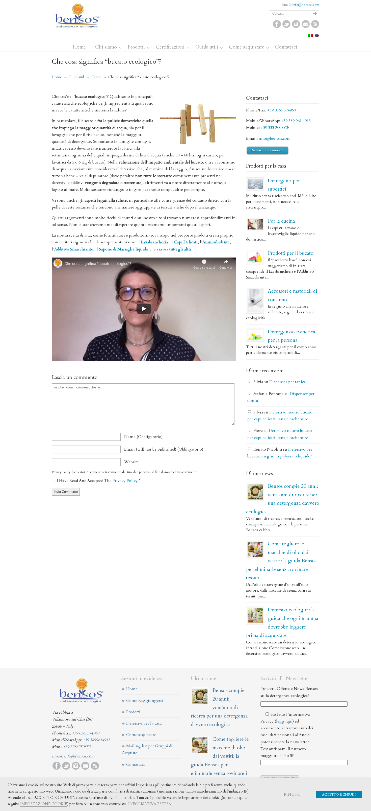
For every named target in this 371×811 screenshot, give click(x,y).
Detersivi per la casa (144, 723)
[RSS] (315, 27)
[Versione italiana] (310, 35)
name (143, 436)
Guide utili (77, 77)
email (163, 449)
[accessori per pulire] (255, 300)
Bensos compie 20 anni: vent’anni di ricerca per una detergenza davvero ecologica (219, 707)
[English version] (317, 35)
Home (57, 77)
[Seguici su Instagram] (296, 27)
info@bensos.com (305, 4)
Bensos (77, 15)
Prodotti (133, 712)
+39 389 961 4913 (296, 121)
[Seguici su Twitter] (286, 27)
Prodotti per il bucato (290, 253)
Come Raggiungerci (144, 700)
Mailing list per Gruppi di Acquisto (147, 749)
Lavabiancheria (154, 242)
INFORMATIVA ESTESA (149, 803)
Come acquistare (141, 734)
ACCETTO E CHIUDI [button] (339, 794)
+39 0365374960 (85, 733)
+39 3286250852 (76, 747)
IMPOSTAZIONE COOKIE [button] (43, 803)
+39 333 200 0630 (275, 127)
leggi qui (284, 721)
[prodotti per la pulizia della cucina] (255, 224)
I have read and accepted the (98, 480)
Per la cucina (281, 221)
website (131, 462)
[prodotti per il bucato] (255, 257)
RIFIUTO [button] (292, 794)
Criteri (96, 77)
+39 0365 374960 (281, 110)
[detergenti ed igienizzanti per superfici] (255, 184)
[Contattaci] (306, 27)
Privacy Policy (126, 480)
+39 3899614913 (96, 740)
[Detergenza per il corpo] (255, 335)
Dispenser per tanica (287, 382)
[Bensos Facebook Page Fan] (277, 27)
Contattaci (135, 764)
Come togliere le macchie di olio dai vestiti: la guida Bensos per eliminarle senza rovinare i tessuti (281, 560)
